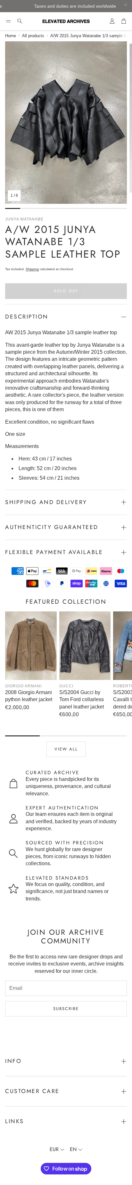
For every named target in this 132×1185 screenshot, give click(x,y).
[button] (8, 21)
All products (33, 35)
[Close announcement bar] (125, 5)
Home (10, 35)
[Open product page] (31, 645)
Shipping (32, 269)
